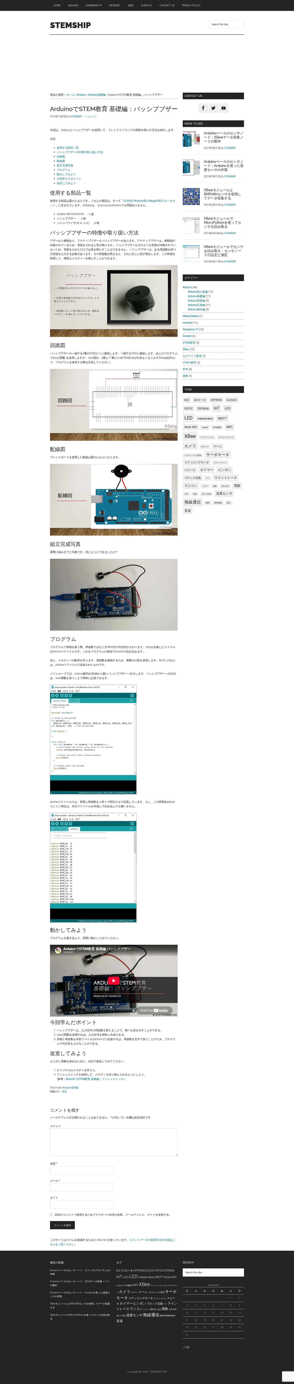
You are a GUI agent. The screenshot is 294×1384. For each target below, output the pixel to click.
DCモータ (200, 400)
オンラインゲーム (226, 437)
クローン (205, 447)
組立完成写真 (65, 165)
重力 (229, 503)
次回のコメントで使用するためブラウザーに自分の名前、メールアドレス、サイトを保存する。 (113, 1214)
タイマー (206, 470)
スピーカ (189, 470)
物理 (207, 503)
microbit (187, 322)
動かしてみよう (66, 174)
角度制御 (218, 503)
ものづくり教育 (192, 356)
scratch (205, 427)
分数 (215, 486)
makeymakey (205, 418)
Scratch (187, 336)
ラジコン (190, 486)
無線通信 (192, 502)
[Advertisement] (147, 60)
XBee (186, 349)
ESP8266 (203, 408)
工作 (186, 494)
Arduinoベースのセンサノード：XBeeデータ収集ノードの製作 (223, 137)
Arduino (187, 287)
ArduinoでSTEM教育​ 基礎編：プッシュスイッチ (95, 1079)
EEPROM (216, 400)
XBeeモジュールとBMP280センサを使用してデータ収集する (222, 194)
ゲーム (218, 446)
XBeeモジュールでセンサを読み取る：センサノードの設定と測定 (223, 251)
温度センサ (224, 493)
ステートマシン (220, 463)
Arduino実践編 (196, 300)
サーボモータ (217, 454)
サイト (54, 1197)
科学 (185, 369)
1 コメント (91, 116)
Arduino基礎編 (70, 1087)
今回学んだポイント (69, 178)
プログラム (63, 169)
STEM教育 (189, 342)
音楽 (64, 1091)
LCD (228, 408)
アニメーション (207, 437)
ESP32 (188, 408)
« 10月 (186, 1347)
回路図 (61, 156)
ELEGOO (232, 400)
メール (55, 1180)
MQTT (222, 418)
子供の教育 (189, 362)
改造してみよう (66, 183)
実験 (237, 486)
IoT (217, 408)
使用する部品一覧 (68, 147)
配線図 (61, 161)
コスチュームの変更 (192, 455)
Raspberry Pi (190, 329)
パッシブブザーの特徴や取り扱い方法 (80, 152)
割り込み (225, 486)
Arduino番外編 (196, 309)
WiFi (229, 427)
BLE (186, 400)
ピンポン (224, 470)
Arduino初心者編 (198, 291)
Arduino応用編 (196, 305)
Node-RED (190, 427)
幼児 (195, 494)
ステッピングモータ (196, 462)
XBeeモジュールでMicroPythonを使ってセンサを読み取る (222, 222)
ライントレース (225, 478)
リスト (205, 486)
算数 (185, 375)
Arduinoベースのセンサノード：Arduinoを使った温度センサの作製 (223, 166)
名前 (53, 1163)
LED (188, 418)
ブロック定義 (192, 477)
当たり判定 (206, 494)
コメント (55, 1126)
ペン (207, 478)
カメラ (190, 446)
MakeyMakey (191, 316)
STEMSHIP (70, 25)
